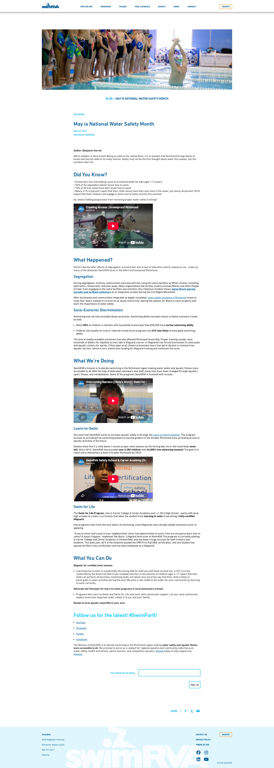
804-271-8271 (48, 750)
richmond (79, 114)
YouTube (80, 622)
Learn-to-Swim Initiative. (166, 434)
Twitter (80, 633)
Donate (159, 651)
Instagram (81, 639)
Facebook (81, 628)
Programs (106, 6)
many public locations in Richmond (167, 297)
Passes (123, 6)
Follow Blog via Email (122, 673)
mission (78, 654)
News (176, 6)
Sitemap (45, 755)
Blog (109, 98)
